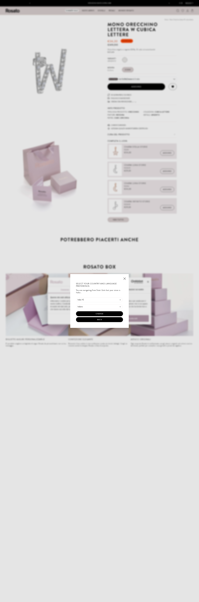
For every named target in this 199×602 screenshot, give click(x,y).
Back (99, 320)
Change (99, 314)
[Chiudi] (124, 278)
